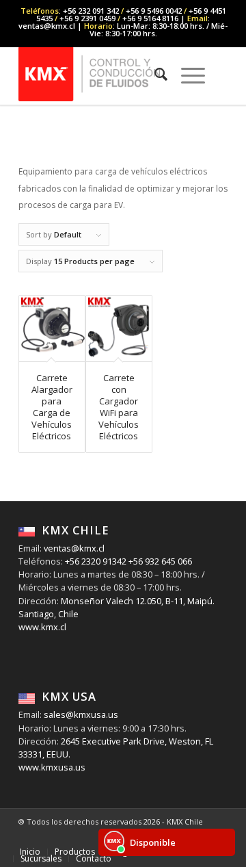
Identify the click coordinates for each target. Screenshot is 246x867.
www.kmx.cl (42, 627)
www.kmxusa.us (51, 767)
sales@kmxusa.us (80, 714)
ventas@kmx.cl (74, 548)
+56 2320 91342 (94, 561)
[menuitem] (154, 74)
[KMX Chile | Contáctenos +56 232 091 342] (102, 74)
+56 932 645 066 (159, 561)
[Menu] (186, 74)
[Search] (154, 74)
